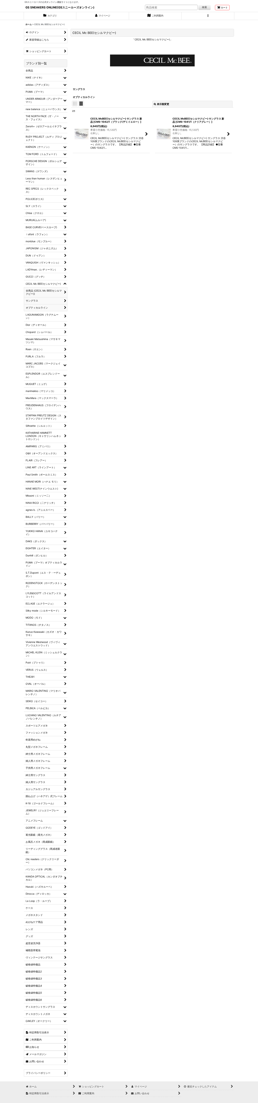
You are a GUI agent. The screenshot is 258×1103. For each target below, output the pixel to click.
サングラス (79, 89)
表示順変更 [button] (163, 104)
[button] (208, 16)
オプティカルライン (84, 96)
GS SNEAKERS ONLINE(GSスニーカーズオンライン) (59, 7)
